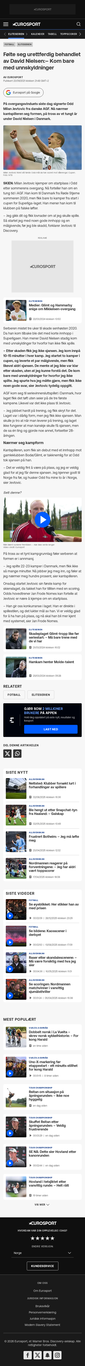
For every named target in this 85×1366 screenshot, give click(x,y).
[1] (32, 1238)
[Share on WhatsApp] (17, 753)
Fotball (9, 44)
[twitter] (37, 1355)
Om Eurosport (42, 1290)
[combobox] (42, 1253)
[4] (47, 1238)
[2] (37, 1238)
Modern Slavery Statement (42, 1325)
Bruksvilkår (42, 1306)
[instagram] (57, 1355)
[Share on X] (7, 753)
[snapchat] (47, 1355)
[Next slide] (80, 34)
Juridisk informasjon (42, 1318)
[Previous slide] (5, 34)
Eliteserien (25, 44)
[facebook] (28, 1355)
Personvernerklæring (42, 1312)
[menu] (79, 24)
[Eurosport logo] (26, 24)
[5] (52, 1238)
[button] (5, 24)
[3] (42, 1238)
